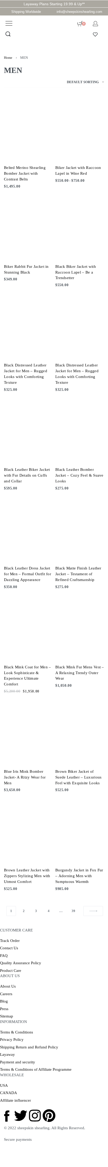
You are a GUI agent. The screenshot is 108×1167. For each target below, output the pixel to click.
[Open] (95, 34)
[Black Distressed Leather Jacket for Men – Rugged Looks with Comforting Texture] (28, 325)
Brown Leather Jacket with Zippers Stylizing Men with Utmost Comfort (27, 876)
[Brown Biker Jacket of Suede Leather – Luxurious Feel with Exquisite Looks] (79, 731)
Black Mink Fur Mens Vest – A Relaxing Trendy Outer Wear (79, 673)
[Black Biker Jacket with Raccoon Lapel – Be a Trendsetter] (79, 226)
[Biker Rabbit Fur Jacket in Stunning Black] (28, 226)
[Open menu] (9, 23)
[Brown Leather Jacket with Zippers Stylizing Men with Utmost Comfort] (28, 830)
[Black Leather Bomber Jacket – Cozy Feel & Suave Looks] (79, 429)
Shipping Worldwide (26, 12)
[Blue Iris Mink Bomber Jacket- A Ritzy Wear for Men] (28, 731)
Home (8, 58)
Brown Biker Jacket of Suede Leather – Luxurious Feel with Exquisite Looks (78, 777)
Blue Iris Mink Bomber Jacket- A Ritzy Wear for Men (25, 777)
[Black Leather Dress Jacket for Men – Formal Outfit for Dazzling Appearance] (28, 528)
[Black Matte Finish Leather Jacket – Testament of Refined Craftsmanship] (79, 528)
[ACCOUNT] (95, 23)
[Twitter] (20, 1115)
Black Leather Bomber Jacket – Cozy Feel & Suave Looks (79, 475)
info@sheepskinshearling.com (79, 12)
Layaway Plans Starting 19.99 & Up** (54, 4)
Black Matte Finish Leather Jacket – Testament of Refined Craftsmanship (78, 574)
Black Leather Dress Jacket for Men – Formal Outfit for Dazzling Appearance (27, 574)
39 (73, 911)
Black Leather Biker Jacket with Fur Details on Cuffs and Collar (27, 475)
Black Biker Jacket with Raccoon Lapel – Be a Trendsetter (75, 272)
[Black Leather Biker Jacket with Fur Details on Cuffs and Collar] (28, 429)
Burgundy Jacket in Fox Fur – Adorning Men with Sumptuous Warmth (79, 876)
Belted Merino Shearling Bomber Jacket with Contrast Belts (25, 173)
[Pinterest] (49, 1115)
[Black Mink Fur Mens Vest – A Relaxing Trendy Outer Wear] (79, 627)
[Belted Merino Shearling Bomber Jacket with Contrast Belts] (28, 127)
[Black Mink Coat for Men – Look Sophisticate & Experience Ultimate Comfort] (28, 627)
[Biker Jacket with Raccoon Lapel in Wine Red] (79, 127)
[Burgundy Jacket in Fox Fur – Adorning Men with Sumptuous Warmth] (79, 830)
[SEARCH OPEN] (8, 34)
